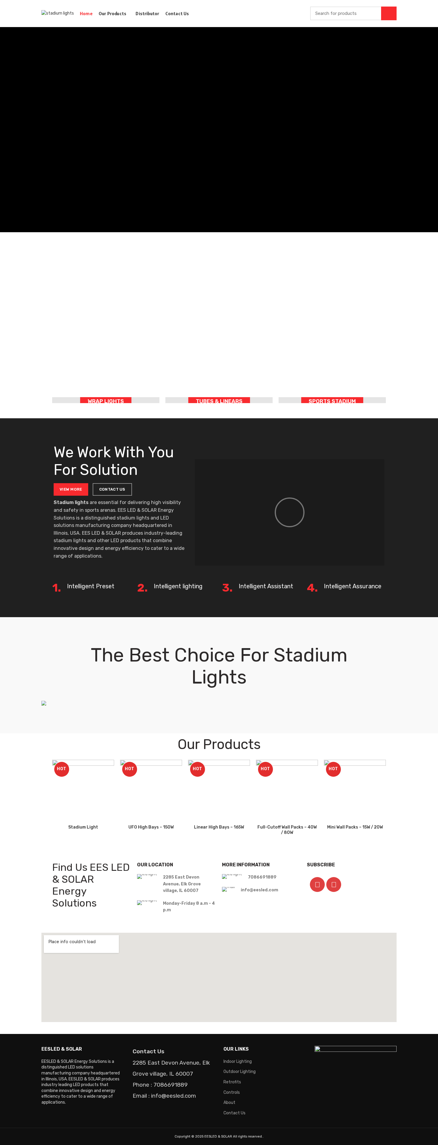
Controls (231, 1092)
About (229, 1102)
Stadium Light (83, 827)
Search (389, 13)
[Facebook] (317, 884)
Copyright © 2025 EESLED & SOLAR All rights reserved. (219, 1136)
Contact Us (234, 1113)
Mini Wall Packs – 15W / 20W (355, 827)
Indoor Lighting (237, 1061)
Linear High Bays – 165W (219, 827)
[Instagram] (333, 884)
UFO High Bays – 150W (151, 827)
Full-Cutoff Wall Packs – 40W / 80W (287, 830)
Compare (109, 769)
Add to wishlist (109, 796)
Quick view (109, 783)
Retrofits (232, 1082)
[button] (290, 512)
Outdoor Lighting (239, 1071)
